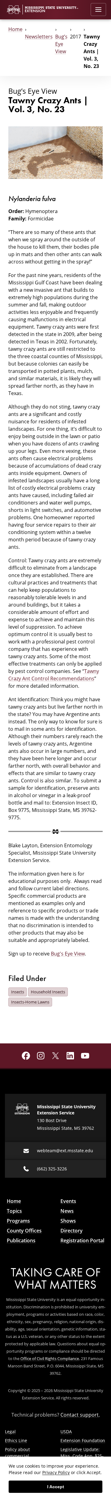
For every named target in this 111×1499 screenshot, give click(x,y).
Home (15, 29)
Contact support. (80, 1414)
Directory (71, 1230)
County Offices (24, 1230)
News (67, 1211)
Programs (18, 1220)
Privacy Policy (56, 1472)
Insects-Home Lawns (30, 1001)
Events (68, 1201)
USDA (66, 1431)
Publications (21, 1240)
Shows (68, 1220)
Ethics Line (16, 1440)
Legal (10, 1431)
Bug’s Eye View (61, 43)
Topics (14, 1211)
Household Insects (48, 991)
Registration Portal (82, 1240)
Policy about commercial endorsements (20, 1455)
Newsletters (39, 36)
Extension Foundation (82, 1440)
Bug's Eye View (68, 953)
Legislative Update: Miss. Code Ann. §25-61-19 (82, 1455)
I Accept (55, 1486)
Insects (17, 991)
